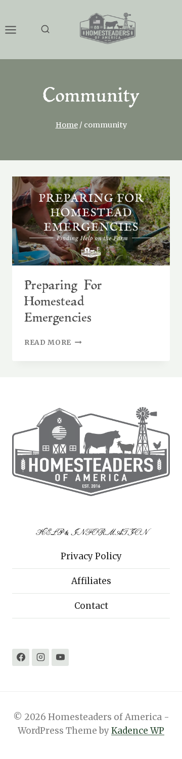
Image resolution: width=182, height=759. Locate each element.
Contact (91, 605)
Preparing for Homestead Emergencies (63, 302)
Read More (53, 342)
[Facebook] (20, 657)
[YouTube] (60, 657)
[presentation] (91, 220)
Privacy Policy (91, 556)
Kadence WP (137, 730)
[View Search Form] (45, 29)
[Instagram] (40, 657)
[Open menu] (15, 29)
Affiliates (91, 581)
